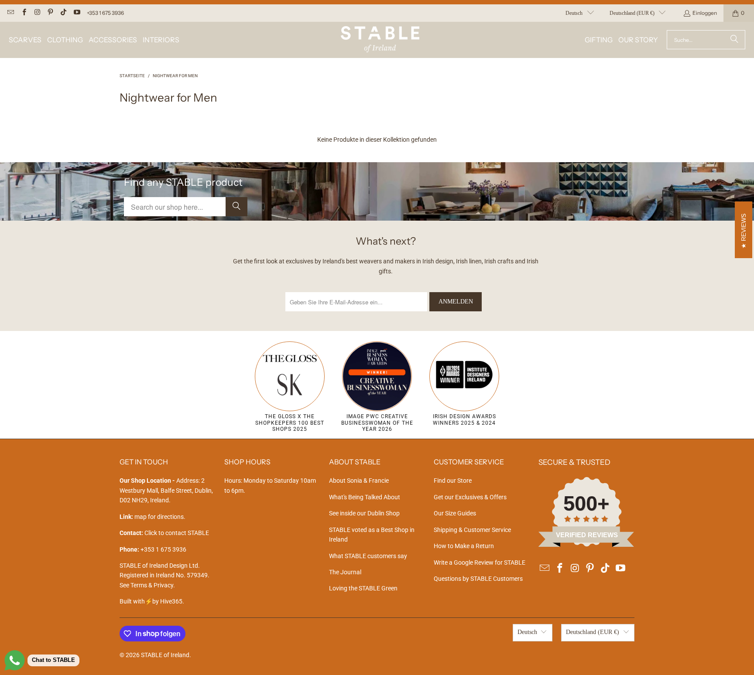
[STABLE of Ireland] (380, 40)
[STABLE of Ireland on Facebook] (23, 13)
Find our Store (453, 480)
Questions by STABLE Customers (478, 578)
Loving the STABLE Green (363, 588)
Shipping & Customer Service (472, 529)
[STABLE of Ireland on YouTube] (76, 13)
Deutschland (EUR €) (632, 13)
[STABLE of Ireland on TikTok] (63, 13)
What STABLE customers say (368, 555)
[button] (25, 40)
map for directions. (152, 516)
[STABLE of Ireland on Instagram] (37, 13)
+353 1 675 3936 (105, 13)
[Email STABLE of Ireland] (10, 13)
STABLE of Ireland (165, 654)
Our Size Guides (455, 513)
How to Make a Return (464, 545)
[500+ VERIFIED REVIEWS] (586, 544)
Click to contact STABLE (176, 532)
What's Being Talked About (364, 497)
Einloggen (704, 13)
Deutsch (574, 13)
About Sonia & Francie (359, 480)
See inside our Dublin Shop (364, 513)
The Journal (345, 572)
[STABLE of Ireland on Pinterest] (50, 13)
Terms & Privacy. (152, 585)
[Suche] (734, 39)
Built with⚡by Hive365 (151, 601)
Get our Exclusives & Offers (470, 497)
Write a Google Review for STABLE (479, 562)
